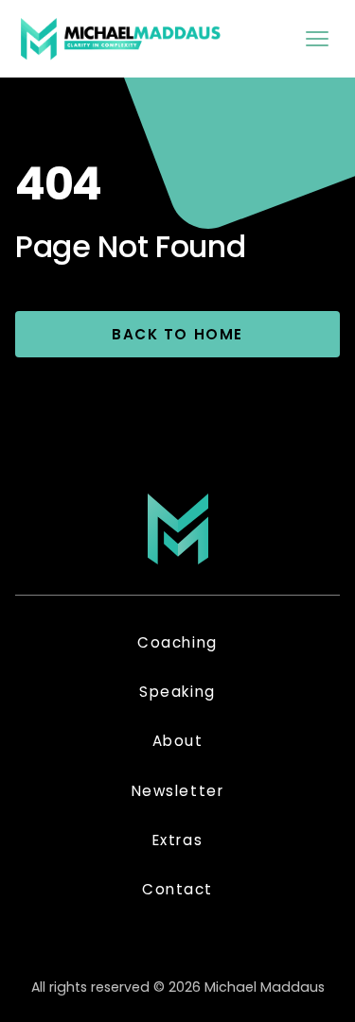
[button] (317, 38)
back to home (177, 334)
